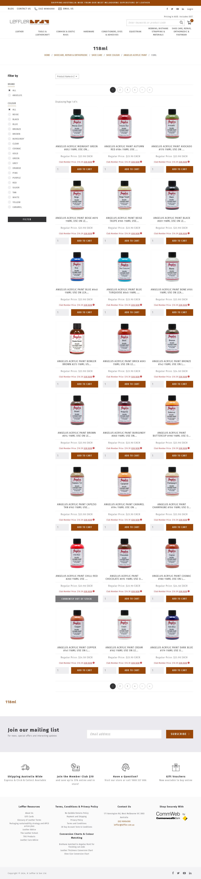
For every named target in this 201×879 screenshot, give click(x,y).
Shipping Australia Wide (25, 776)
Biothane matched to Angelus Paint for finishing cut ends (76, 845)
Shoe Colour (113, 55)
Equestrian (135, 32)
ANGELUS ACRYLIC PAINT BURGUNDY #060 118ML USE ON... (124, 434)
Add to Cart (84, 169)
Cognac (17, 149)
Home (47, 55)
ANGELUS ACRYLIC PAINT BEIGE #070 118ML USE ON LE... (77, 219)
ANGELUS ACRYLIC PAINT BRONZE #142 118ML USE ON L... (171, 363)
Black (16, 119)
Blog (11, 9)
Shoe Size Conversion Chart (76, 854)
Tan (14, 193)
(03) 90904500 (124, 821)
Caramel (17, 207)
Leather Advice (29, 830)
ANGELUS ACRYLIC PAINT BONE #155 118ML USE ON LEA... (172, 291)
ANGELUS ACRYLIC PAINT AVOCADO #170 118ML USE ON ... (172, 148)
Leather (19, 32)
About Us (29, 813)
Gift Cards (29, 817)
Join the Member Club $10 (75, 776)
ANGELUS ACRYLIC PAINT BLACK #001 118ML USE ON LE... (171, 219)
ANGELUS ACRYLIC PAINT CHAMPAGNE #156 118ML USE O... (171, 506)
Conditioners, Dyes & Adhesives (112, 33)
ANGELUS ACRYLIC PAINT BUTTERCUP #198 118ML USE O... (172, 434)
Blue (15, 124)
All (14, 90)
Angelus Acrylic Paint (135, 55)
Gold (15, 154)
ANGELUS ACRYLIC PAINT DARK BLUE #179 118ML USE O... (171, 649)
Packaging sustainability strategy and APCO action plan (29, 825)
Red (15, 183)
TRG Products (29, 837)
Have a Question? (125, 776)
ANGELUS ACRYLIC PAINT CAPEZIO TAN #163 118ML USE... (76, 506)
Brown (16, 134)
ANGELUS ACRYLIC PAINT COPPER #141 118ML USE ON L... (76, 649)
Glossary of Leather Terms (29, 820)
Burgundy (18, 139)
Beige (16, 115)
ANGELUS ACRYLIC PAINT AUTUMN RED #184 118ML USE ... (124, 148)
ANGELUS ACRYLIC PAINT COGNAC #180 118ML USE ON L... (171, 577)
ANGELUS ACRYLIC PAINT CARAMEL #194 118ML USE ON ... (124, 506)
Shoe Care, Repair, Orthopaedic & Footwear (181, 32)
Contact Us (24, 9)
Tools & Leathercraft (42, 33)
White (16, 197)
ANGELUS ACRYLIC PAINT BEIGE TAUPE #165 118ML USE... (124, 219)
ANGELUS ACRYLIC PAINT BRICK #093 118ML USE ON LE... (124, 363)
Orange (17, 168)
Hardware (89, 32)
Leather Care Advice (29, 840)
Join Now (88, 162)
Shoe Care (97, 55)
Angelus (17, 95)
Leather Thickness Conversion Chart (76, 850)
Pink (15, 173)
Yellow (17, 202)
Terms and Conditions (77, 824)
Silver (16, 188)
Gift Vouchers (176, 776)
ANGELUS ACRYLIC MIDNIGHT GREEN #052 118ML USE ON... (77, 148)
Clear (16, 144)
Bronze (17, 129)
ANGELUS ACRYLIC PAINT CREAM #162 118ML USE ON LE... (124, 649)
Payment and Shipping (77, 817)
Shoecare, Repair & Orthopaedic (71, 55)
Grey (15, 163)
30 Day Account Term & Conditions (76, 827)
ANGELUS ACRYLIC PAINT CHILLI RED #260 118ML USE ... (77, 577)
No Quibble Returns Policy (77, 813)
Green (16, 158)
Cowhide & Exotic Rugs (65, 33)
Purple (17, 178)
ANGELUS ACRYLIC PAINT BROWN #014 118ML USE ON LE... (77, 434)
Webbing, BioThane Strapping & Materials (158, 32)
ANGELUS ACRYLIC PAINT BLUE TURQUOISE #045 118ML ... (124, 291)
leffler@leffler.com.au (124, 825)
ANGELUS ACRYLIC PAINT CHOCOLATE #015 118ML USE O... (124, 577)
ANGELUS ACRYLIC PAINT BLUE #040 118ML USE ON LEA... (77, 291)
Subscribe (179, 734)
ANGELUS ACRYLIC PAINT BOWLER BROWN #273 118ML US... (76, 363)
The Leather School (29, 833)
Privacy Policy (77, 820)
